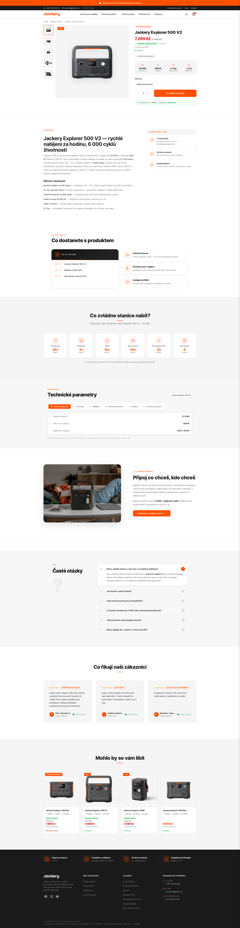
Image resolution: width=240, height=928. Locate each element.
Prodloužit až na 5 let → (166, 144)
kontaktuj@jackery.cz (72, 8)
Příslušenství (144, 14)
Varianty (138, 79)
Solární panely (128, 14)
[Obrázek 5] (49, 74)
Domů (46, 22)
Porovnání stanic (89, 895)
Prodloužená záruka (174, 8)
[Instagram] (51, 896)
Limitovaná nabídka (89, 14)
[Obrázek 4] (49, 63)
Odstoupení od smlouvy (132, 899)
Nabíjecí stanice (56, 22)
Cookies (126, 890)
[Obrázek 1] (49, 30)
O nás (186, 8)
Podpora (158, 14)
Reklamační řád (129, 895)
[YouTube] (57, 896)
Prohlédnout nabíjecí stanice (150, 513)
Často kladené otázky (131, 908)
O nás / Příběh (128, 881)
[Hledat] (186, 14)
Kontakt (193, 8)
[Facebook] (46, 896)
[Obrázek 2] (49, 41)
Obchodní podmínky (130, 886)
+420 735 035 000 (52, 8)
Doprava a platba (129, 904)
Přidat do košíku (177, 93)
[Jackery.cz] (52, 14)
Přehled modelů (109, 14)
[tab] (59, 406)
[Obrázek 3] (49, 52)
